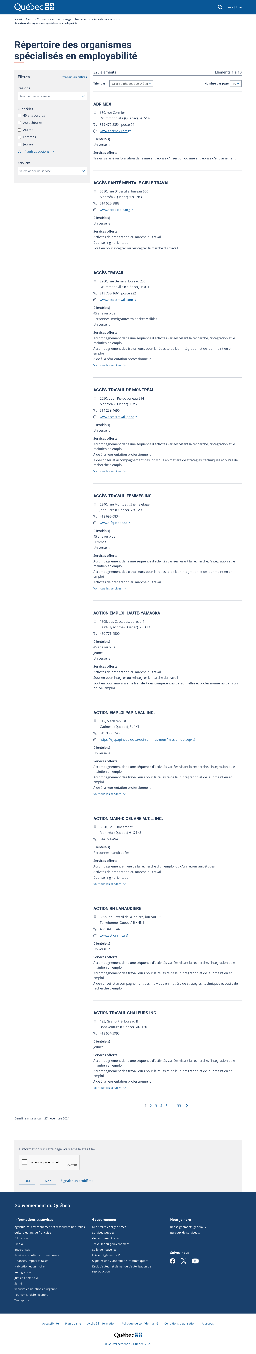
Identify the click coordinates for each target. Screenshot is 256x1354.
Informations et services (33, 1219)
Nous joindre (234, 7)
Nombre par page (216, 83)
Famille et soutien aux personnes (36, 1255)
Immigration (22, 1272)
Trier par (99, 83)
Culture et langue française (32, 1232)
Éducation (21, 1238)
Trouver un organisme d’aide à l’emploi (96, 19)
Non (50, 1182)
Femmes (30, 137)
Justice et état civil (26, 1278)
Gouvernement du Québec (42, 1205)
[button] (52, 96)
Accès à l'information (101, 1323)
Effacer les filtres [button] (74, 77)
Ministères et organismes (109, 1227)
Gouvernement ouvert (107, 1238)
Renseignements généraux (188, 1227)
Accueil (18, 19)
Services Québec (103, 1232)
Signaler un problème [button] (77, 1181)
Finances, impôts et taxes (31, 1261)
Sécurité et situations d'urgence (35, 1289)
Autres (28, 130)
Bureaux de (183, 1232)
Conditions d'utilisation (179, 1323)
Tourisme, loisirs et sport (31, 1295)
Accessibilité (50, 1323)
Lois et (104, 1255)
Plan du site (73, 1323)
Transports (21, 1300)
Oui (30, 1182)
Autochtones (33, 122)
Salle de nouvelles (104, 1249)
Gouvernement (104, 1219)
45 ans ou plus (34, 115)
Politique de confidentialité (140, 1323)
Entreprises (22, 1249)
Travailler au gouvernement (110, 1244)
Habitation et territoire (29, 1266)
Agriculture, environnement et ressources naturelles (49, 1227)
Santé (18, 1283)
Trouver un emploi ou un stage (54, 19)
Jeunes (28, 144)
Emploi (30, 19)
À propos (208, 1323)
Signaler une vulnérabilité (118, 1261)
